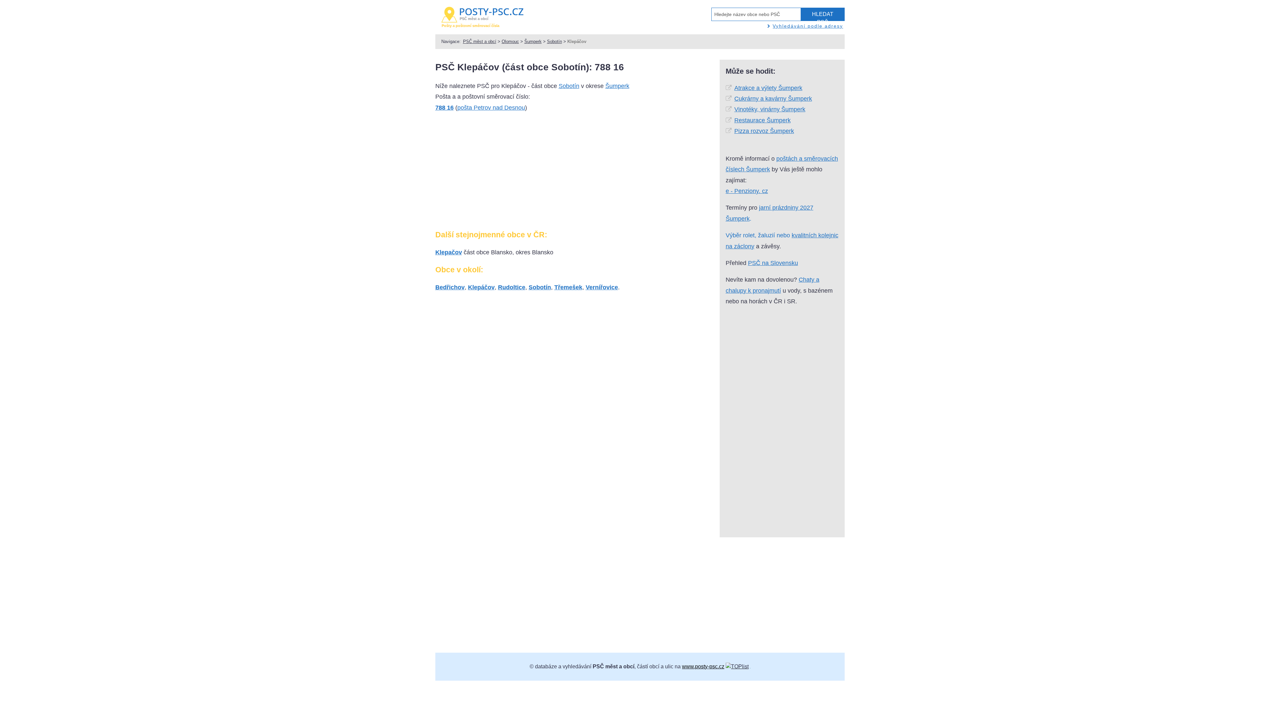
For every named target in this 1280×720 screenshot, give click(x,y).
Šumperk (533, 41)
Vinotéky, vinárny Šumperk (769, 109)
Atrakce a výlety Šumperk (768, 88)
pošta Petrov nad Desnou (491, 107)
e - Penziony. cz (747, 191)
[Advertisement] (491, 173)
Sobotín (554, 41)
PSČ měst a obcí (479, 41)
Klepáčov (481, 287)
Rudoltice (511, 287)
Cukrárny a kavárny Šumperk (773, 98)
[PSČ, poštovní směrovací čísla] (737, 666)
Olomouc (510, 41)
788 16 (444, 107)
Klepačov (448, 252)
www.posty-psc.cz (703, 666)
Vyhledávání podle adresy (808, 26)
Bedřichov (450, 287)
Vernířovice (602, 287)
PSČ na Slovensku (773, 263)
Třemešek (568, 287)
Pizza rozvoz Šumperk (764, 131)
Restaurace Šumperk (762, 120)
